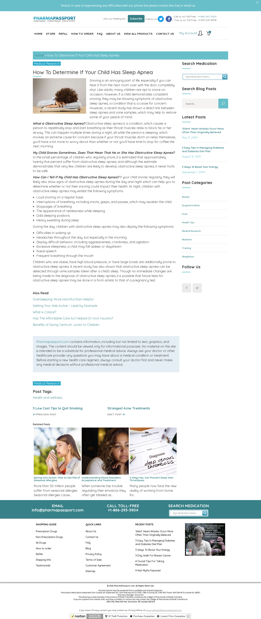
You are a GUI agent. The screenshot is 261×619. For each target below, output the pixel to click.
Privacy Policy (94, 554)
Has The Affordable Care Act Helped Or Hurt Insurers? (73, 318)
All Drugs (41, 542)
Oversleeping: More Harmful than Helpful (63, 299)
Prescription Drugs (46, 531)
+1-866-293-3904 (207, 16)
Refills (39, 554)
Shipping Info (43, 559)
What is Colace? (44, 312)
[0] (208, 33)
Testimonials (43, 565)
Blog (88, 548)
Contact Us (92, 537)
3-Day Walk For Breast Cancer (153, 555)
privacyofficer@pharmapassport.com (164, 610)
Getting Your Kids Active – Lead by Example (65, 306)
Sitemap (90, 571)
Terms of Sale (94, 559)
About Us (91, 531)
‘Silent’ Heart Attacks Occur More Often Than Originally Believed (203, 130)
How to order (43, 548)
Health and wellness (47, 398)
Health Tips (188, 222)
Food (184, 213)
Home (39, 55)
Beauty (186, 196)
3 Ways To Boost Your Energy (200, 167)
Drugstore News (191, 205)
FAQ (88, 542)
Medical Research (47, 64)
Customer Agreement (98, 565)
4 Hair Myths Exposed (148, 570)
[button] (130, 616)
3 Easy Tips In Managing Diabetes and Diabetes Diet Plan (203, 149)
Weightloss (188, 256)
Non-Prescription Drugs (49, 537)
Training (186, 248)
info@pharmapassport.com (58, 510)
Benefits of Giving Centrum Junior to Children (66, 325)
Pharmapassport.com (52, 342)
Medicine (187, 239)
